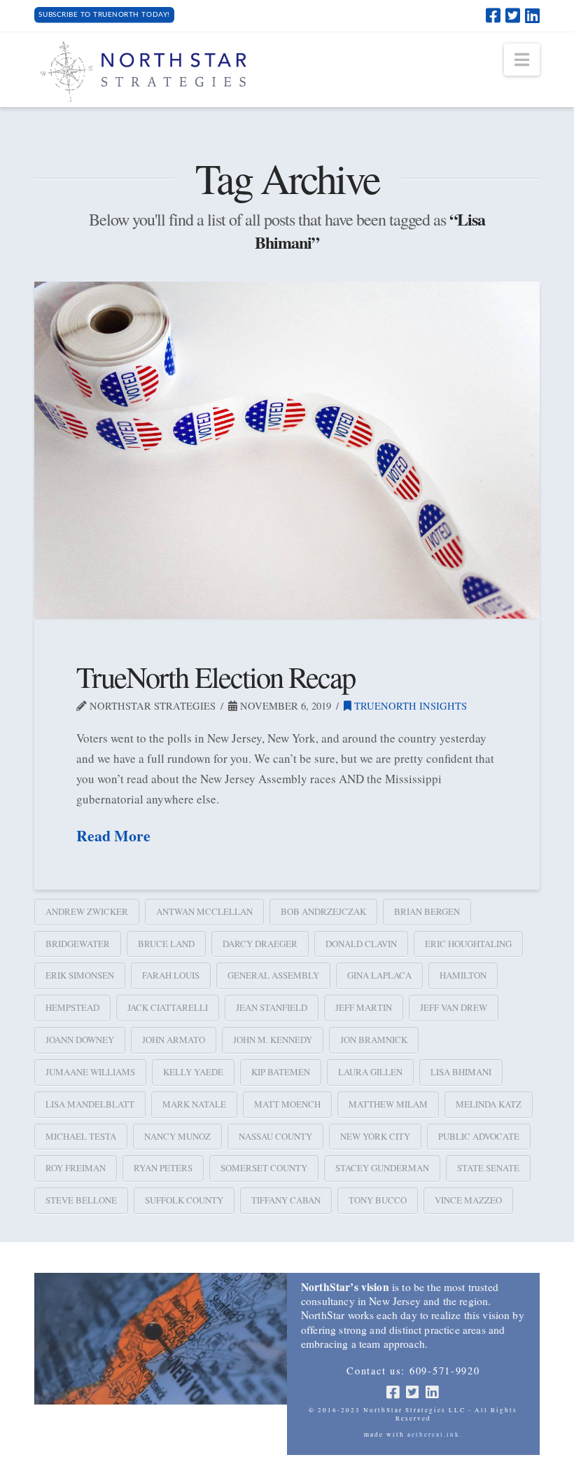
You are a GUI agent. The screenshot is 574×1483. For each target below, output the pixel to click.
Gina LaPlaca (379, 975)
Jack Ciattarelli (167, 1007)
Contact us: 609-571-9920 (412, 1371)
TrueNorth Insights (409, 705)
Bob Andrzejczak (323, 911)
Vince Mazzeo (468, 1200)
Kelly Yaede (193, 1071)
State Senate (488, 1167)
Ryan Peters (163, 1167)
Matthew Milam (388, 1104)
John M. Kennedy (272, 1039)
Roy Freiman (76, 1167)
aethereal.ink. (435, 1434)
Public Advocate (478, 1136)
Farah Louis (171, 975)
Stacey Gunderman (382, 1167)
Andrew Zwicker (87, 911)
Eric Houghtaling (468, 943)
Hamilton (463, 975)
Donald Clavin (361, 943)
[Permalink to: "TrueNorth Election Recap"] (287, 450)
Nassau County (275, 1136)
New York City (375, 1136)
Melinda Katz (489, 1104)
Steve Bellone (81, 1200)
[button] (522, 59)
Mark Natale (194, 1104)
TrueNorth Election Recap (215, 676)
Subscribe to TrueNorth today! (103, 14)
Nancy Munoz (177, 1136)
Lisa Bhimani (460, 1071)
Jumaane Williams (90, 1071)
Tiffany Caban (286, 1200)
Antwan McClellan (204, 911)
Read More (113, 835)
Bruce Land (166, 943)
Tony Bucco (378, 1200)
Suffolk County (184, 1200)
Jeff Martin (363, 1007)
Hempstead (72, 1007)
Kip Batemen (280, 1071)
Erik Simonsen (80, 975)
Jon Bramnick (373, 1039)
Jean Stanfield (271, 1007)
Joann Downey (80, 1039)
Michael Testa (81, 1136)
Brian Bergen (427, 911)
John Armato (173, 1039)
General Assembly (273, 975)
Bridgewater (78, 943)
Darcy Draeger (260, 943)
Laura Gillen (370, 1071)
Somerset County (263, 1167)
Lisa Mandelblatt (90, 1104)
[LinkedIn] (532, 15)
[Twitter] (512, 15)
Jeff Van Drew (453, 1007)
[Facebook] (493, 15)
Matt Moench (287, 1104)
